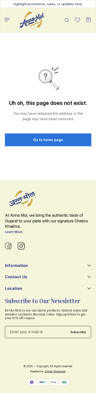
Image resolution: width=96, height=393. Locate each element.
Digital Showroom (55, 371)
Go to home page (48, 140)
